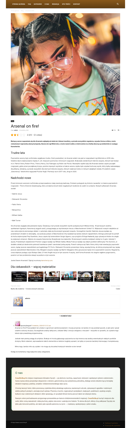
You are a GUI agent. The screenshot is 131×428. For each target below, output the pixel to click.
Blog (22, 11)
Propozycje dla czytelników (112, 425)
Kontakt (76, 4)
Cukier (118, 289)
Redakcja (55, 4)
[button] (117, 4)
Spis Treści (66, 4)
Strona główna (15, 11)
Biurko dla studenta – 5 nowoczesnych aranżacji (27, 289)
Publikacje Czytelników (111, 423)
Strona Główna (18, 4)
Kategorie (38, 4)
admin (16, 130)
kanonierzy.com (47, 260)
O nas (47, 4)
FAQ (29, 4)
